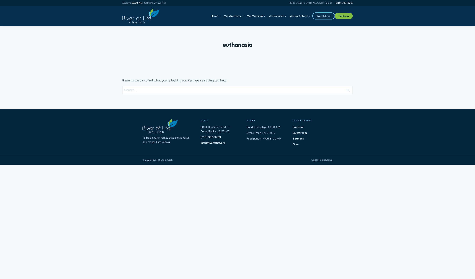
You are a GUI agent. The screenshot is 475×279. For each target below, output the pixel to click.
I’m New (344, 16)
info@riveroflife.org (213, 143)
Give (296, 144)
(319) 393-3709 (344, 3)
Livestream (300, 133)
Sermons (298, 138)
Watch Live (323, 16)
